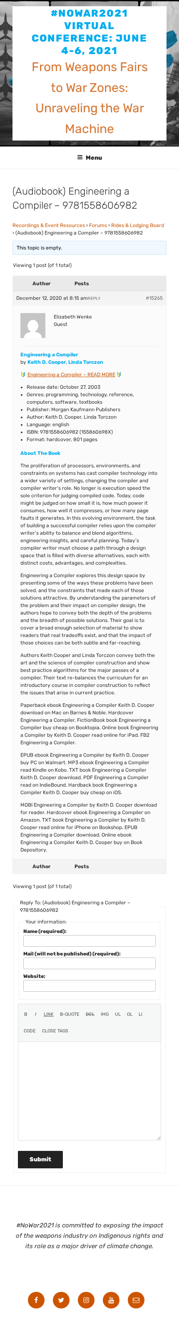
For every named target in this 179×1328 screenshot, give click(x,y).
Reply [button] (94, 298)
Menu (94, 157)
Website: (34, 976)
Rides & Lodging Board (137, 225)
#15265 (154, 298)
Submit (40, 1159)
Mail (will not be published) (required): (72, 954)
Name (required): (45, 931)
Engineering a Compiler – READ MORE (71, 375)
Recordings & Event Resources (48, 225)
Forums (98, 225)
